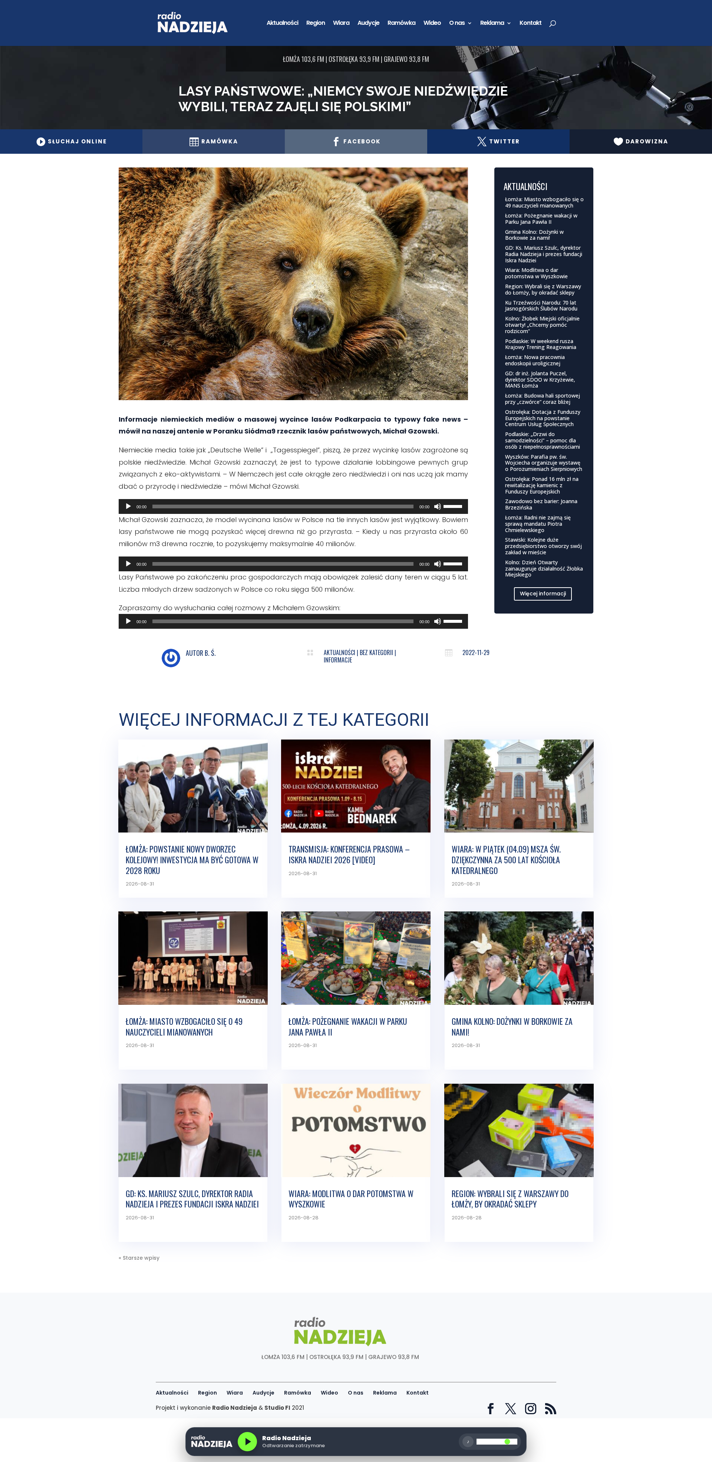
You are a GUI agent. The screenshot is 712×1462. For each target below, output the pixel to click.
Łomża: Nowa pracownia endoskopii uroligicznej (535, 360)
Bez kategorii (376, 652)
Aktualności (282, 23)
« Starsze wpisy (139, 1258)
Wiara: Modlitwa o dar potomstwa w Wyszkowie (536, 273)
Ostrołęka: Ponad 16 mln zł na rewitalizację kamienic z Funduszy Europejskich (541, 485)
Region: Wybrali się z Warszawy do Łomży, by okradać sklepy (543, 289)
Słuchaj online (71, 141)
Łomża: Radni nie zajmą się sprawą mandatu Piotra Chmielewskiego (538, 524)
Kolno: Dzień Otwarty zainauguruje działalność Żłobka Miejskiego (544, 568)
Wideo (432, 23)
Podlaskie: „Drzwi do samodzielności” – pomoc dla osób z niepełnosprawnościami (542, 440)
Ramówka (401, 23)
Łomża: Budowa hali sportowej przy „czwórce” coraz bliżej (542, 398)
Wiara (341, 23)
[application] (293, 506)
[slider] (454, 505)
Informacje (338, 659)
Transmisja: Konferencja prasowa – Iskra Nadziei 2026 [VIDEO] (349, 854)
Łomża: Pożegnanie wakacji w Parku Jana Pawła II (541, 218)
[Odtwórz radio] (247, 1441)
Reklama (492, 23)
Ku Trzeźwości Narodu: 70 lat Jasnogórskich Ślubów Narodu (541, 305)
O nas (457, 23)
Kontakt (530, 23)
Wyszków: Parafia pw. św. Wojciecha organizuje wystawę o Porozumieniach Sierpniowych (543, 463)
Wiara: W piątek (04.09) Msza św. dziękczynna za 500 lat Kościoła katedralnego (506, 859)
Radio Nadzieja (234, 1408)
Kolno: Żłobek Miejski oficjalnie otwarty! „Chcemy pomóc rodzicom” (542, 325)
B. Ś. (210, 653)
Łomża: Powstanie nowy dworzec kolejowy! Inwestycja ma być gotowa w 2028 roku (192, 859)
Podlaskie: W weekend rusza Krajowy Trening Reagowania (540, 344)
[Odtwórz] (128, 506)
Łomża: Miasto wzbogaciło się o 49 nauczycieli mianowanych (544, 202)
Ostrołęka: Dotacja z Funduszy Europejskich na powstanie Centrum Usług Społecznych (542, 418)
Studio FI (277, 1408)
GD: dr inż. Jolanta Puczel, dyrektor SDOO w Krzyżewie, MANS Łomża (540, 379)
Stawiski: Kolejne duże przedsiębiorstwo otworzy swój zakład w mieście (543, 546)
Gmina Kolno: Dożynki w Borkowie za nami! (534, 235)
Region (315, 23)
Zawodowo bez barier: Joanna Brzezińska (541, 504)
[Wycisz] (437, 506)
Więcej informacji (543, 593)
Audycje (368, 23)
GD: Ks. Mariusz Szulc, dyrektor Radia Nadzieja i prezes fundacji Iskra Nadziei (543, 254)
